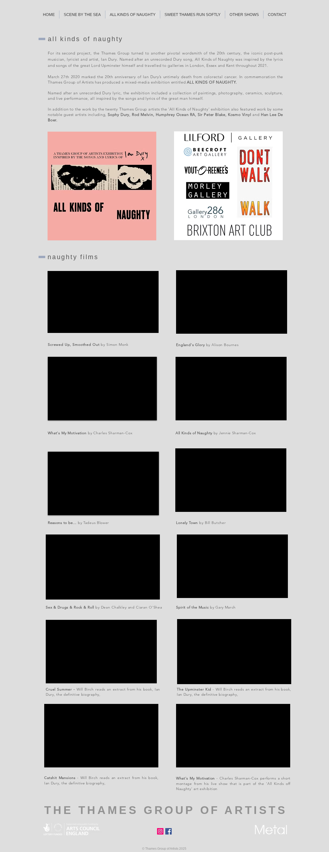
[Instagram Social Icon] (160, 831)
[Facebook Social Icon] (168, 831)
